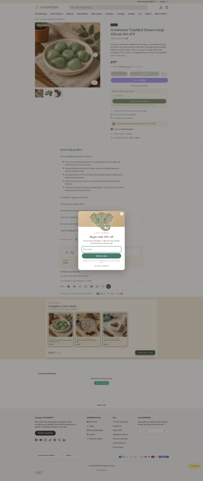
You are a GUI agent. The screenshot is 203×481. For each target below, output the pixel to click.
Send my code (101, 256)
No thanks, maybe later (101, 266)
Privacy (101, 262)
